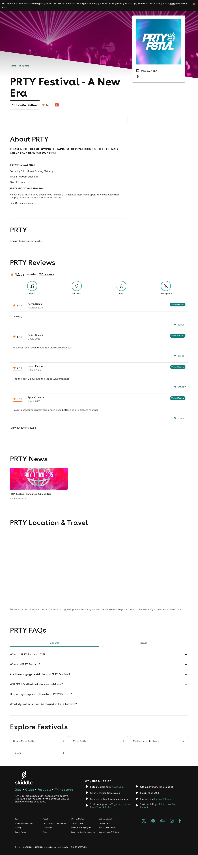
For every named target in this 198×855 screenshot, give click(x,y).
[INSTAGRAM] (171, 821)
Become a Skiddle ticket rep (83, 832)
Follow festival (26, 104)
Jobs (45, 832)
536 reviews (46, 274)
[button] (99, 654)
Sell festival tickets (107, 827)
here (172, 3)
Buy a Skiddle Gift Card (109, 832)
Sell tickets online (107, 819)
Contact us (47, 827)
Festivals (24, 65)
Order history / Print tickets (54, 823)
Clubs (29, 789)
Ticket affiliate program (81, 827)
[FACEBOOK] (179, 821)
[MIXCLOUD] (162, 821)
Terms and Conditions (24, 823)
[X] (143, 821)
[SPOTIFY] (153, 821)
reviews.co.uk (116, 786)
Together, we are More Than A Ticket (110, 806)
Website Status (77, 819)
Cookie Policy (20, 832)
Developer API (77, 823)
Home (13, 65)
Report (181, 324)
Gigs (18, 789)
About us (46, 819)
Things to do (64, 789)
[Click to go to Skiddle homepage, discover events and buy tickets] (24, 778)
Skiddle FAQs (104, 823)
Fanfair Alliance (163, 798)
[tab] (54, 643)
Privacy (18, 827)
